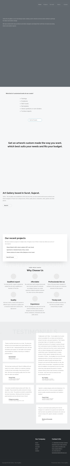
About (58, 4)
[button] (35, 120)
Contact (66, 4)
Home (39, 4)
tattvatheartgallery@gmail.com (59, 452)
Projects (45, 4)
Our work (52, 4)
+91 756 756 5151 (56, 450)
